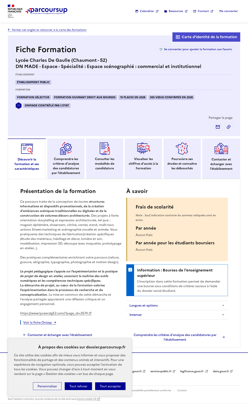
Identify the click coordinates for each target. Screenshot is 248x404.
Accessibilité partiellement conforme (150, 390)
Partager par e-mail (218, 127)
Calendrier (147, 11)
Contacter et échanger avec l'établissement (60, 335)
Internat (135, 314)
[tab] (27, 159)
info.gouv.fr (134, 371)
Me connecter (228, 11)
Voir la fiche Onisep (37, 322)
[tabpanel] (124, 264)
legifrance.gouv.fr (192, 371)
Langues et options (143, 305)
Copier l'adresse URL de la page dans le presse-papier (228, 127)
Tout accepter (110, 386)
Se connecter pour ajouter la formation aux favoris (198, 49)
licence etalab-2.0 (86, 399)
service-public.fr (161, 371)
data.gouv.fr (221, 371)
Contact (203, 11)
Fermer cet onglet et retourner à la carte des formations (49, 30)
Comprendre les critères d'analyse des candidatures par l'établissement (175, 337)
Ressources (176, 11)
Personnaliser (47, 386)
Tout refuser (78, 386)
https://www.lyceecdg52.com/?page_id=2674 (54, 313)
